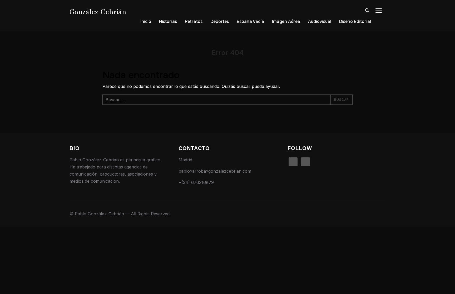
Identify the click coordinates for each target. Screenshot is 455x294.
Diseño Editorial (355, 21)
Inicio (145, 21)
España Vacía (250, 21)
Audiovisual (319, 21)
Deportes (219, 21)
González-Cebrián (98, 12)
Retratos (193, 21)
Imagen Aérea (286, 21)
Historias (168, 21)
